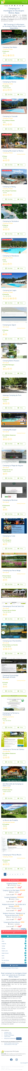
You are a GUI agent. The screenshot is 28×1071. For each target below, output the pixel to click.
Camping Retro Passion (11, 361)
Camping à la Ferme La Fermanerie (11, 714)
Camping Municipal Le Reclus (13, 151)
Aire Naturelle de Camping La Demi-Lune (13, 785)
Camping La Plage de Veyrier (13, 465)
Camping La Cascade (10, 116)
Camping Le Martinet (10, 500)
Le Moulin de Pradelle (10, 820)
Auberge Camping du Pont (12, 395)
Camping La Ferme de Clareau (13, 749)
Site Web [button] (9, 60)
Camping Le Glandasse (11, 256)
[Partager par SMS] (22, 5)
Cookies (19, 1038)
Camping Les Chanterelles (12, 641)
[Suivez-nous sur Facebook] (11, 1059)
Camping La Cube (9, 536)
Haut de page (23, 1062)
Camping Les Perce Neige (12, 570)
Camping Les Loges (9, 290)
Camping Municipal (9, 430)
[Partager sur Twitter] (12, 5)
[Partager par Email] (20, 5)
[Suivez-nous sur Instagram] (17, 1059)
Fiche (21, 60)
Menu (23, 2)
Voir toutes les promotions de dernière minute (14, 931)
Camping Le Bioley (9, 187)
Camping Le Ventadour (11, 221)
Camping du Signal (9, 325)
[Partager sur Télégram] (17, 5)
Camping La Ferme (9, 82)
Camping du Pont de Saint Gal (13, 606)
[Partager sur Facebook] (10, 5)
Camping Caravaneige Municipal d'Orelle (10, 676)
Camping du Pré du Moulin (12, 855)
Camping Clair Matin (10, 47)
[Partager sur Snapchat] (15, 5)
